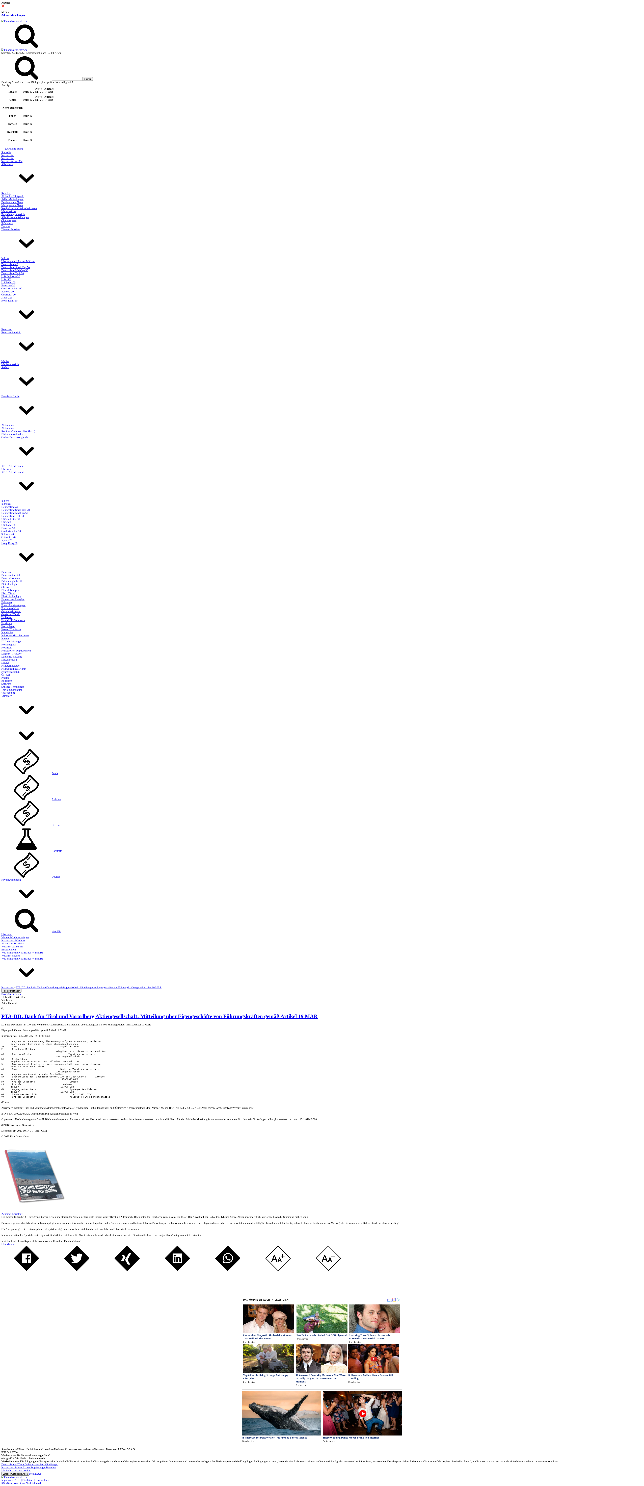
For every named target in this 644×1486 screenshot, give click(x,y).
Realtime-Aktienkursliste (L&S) (18, 431)
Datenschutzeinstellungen (15, 1474)
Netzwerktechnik (10, 671)
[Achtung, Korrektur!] (33, 1211)
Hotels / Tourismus (11, 629)
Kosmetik (6, 647)
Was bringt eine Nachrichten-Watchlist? (22, 952)
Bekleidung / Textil (11, 581)
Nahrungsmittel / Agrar (13, 668)
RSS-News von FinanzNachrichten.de (21, 1483)
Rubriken (6, 193)
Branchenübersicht (11, 332)
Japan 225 (6, 297)
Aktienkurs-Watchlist (12, 943)
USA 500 (6, 279)
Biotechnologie (9, 584)
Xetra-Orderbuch (27, 1464)
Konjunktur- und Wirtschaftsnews (19, 208)
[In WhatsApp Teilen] (228, 1270)
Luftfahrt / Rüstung (11, 656)
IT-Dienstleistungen (11, 641)
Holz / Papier (8, 626)
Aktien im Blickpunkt (12, 196)
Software (6, 683)
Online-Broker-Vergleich (14, 437)
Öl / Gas (5, 674)
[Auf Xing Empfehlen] (127, 1270)
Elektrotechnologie (11, 596)
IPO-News (7, 223)
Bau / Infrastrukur (10, 578)
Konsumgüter (8, 644)
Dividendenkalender (12, 434)
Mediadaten (35, 1473)
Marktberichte (8, 211)
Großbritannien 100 (11, 288)
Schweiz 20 (7, 291)
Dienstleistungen (10, 590)
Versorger (6, 695)
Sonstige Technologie (12, 686)
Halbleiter (6, 617)
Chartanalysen (8, 220)
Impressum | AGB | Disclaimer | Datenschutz (25, 1480)
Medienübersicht (10, 364)
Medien (5, 361)
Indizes (5, 258)
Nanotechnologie (10, 665)
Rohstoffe (6, 680)
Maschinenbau (9, 659)
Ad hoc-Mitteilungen (13, 15)
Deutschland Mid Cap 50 (14, 270)
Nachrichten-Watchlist (13, 940)
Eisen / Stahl (8, 593)
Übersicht (6, 469)
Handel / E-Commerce (13, 620)
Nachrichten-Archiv (20, 1470)
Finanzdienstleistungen (13, 605)
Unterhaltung (8, 692)
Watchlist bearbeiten (12, 946)
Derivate (56, 825)
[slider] (6, 1006)
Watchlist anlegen (10, 955)
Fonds (55, 773)
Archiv (5, 367)
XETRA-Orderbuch (12, 466)
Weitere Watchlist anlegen (15, 937)
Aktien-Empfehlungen (34, 1467)
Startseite (6, 152)
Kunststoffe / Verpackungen (16, 650)
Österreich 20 (8, 294)
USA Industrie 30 (10, 276)
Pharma (5, 677)
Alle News (7, 164)
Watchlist (56, 931)
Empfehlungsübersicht (13, 214)
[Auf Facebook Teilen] (26, 1270)
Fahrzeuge (6, 602)
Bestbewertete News (12, 202)
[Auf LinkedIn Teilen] (177, 1270)
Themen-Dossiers (10, 229)
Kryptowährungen (11, 879)
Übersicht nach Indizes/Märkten (18, 261)
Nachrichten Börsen (11, 1467)
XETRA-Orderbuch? (12, 472)
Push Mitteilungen (11, 991)
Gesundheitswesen (11, 611)
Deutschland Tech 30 (12, 273)
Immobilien (7, 632)
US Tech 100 (8, 282)
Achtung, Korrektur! (12, 1214)
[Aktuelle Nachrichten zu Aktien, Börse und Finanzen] (14, 21)
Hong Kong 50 (9, 300)
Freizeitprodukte (10, 608)
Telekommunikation (11, 689)
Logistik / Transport (11, 653)
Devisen (56, 876)
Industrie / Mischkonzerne (15, 635)
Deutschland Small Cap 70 (15, 267)
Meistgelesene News (12, 205)
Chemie (5, 587)
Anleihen (56, 799)
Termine (5, 226)
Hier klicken (7, 1244)
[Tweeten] (77, 1270)
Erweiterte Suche (14, 148)
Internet (5, 638)
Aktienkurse (7, 425)
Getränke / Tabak (10, 614)
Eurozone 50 (8, 285)
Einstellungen (8, 949)
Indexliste (6, 503)
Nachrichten (7, 155)
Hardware (6, 623)
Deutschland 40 (9, 264)
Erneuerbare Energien (12, 599)
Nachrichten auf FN (11, 161)
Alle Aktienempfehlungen (15, 217)
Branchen (6, 329)
